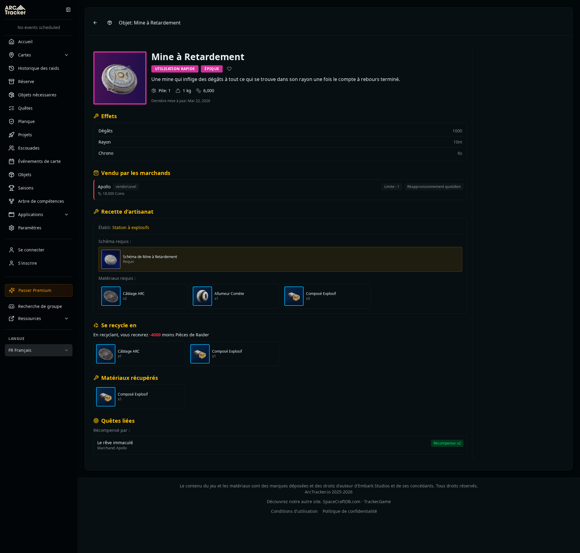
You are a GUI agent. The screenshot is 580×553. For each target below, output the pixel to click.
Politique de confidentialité (350, 511)
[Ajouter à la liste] (229, 69)
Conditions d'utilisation (294, 511)
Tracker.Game (377, 501)
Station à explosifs (130, 227)
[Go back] (95, 22)
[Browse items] (109, 22)
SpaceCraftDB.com (341, 501)
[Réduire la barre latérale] (68, 9)
